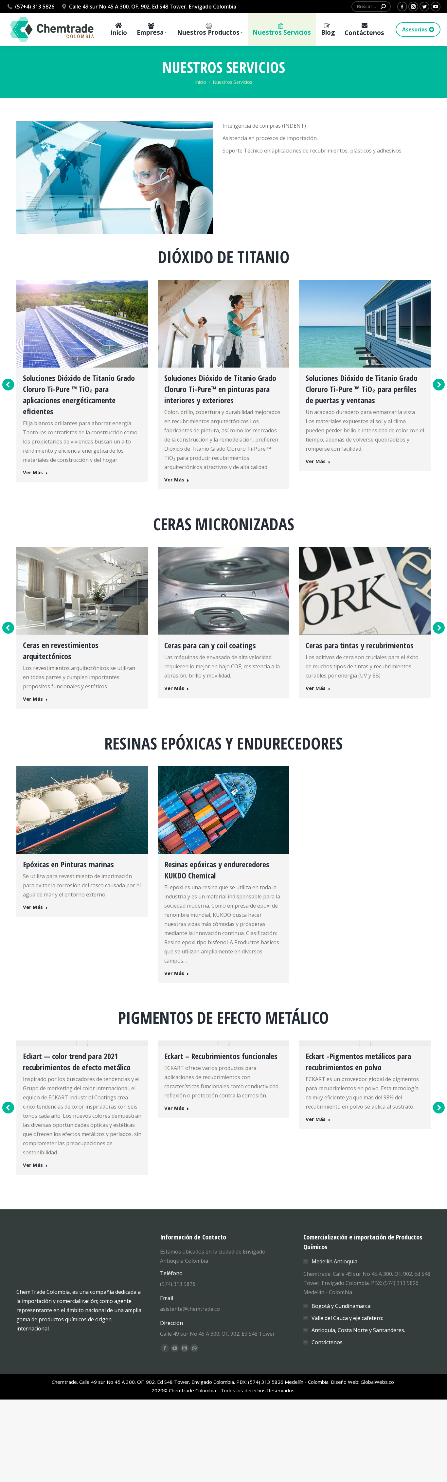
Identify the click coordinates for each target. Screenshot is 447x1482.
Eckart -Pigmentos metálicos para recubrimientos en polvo (217, 1060)
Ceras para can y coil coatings (69, 645)
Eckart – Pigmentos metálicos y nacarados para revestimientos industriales (355, 1065)
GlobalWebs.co (378, 1345)
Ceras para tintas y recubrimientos (218, 645)
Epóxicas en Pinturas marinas (68, 862)
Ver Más (33, 480)
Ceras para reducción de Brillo (351, 645)
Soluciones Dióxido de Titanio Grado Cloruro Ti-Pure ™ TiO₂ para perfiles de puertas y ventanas (220, 389)
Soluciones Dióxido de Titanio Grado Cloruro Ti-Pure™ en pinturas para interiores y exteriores (79, 389)
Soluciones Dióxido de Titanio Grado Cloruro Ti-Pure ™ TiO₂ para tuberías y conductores (362, 389)
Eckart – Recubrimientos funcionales (79, 1054)
